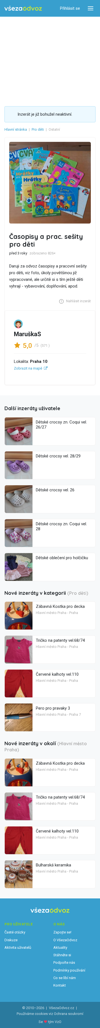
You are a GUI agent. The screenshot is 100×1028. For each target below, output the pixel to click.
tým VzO (54, 1022)
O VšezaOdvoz (65, 940)
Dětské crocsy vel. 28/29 (58, 456)
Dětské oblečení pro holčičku (62, 557)
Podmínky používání (69, 970)
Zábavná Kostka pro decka (60, 606)
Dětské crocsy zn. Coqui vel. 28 (61, 526)
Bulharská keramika (53, 865)
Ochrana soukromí (68, 1014)
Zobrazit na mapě (28, 368)
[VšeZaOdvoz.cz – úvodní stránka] (23, 8)
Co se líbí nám (64, 978)
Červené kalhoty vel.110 (57, 674)
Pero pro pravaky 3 (53, 708)
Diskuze (11, 940)
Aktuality (60, 947)
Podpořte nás (64, 962)
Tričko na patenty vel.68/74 (60, 640)
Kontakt (59, 985)
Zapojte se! (62, 932)
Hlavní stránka (15, 129)
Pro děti (38, 129)
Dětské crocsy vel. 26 (55, 489)
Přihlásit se (70, 8)
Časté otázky (14, 932)
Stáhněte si (62, 955)
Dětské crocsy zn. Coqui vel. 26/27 (61, 425)
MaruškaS (27, 334)
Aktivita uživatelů (17, 947)
